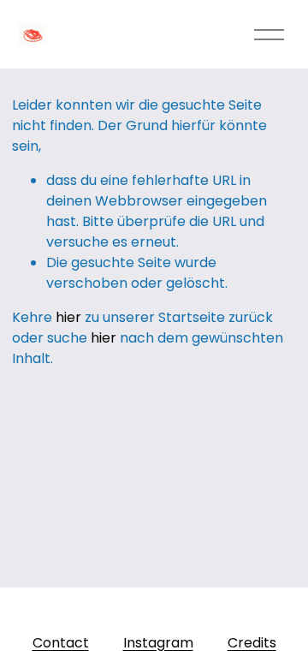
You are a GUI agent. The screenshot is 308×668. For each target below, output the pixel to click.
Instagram (158, 643)
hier (68, 317)
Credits (252, 643)
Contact (61, 643)
